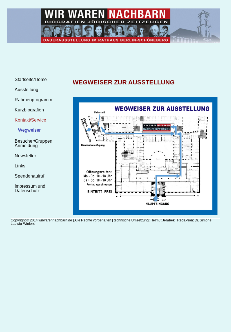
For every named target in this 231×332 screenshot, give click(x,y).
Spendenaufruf (29, 176)
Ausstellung (26, 89)
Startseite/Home (31, 79)
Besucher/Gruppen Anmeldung (33, 143)
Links (20, 165)
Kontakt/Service (30, 120)
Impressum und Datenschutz (30, 188)
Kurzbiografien (29, 109)
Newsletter (25, 155)
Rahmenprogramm (33, 99)
